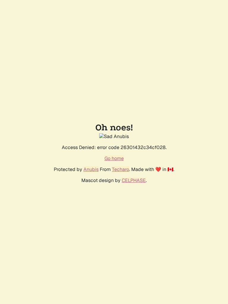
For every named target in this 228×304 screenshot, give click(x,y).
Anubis (91, 169)
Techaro (120, 169)
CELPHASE (134, 180)
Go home (114, 158)
